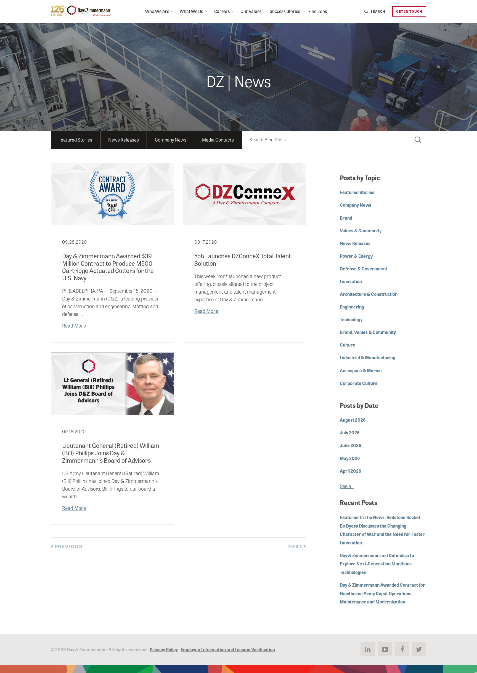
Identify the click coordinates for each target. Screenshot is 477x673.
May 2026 (350, 458)
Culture (347, 344)
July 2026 (350, 432)
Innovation (351, 281)
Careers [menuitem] (222, 11)
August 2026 (353, 419)
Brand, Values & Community (368, 332)
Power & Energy (356, 255)
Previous (68, 546)
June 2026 (350, 445)
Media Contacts (218, 139)
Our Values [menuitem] (251, 11)
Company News (170, 139)
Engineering (352, 306)
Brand (346, 217)
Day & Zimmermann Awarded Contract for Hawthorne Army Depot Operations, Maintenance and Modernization (382, 593)
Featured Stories (75, 139)
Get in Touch (409, 11)
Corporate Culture (359, 383)
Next (295, 546)
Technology (351, 319)
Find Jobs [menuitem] (317, 11)
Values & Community (360, 230)
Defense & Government (363, 268)
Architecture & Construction (369, 294)
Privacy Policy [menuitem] (164, 649)
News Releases (123, 139)
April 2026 (350, 470)
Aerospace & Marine (361, 370)
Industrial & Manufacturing (367, 357)
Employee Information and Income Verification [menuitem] (228, 649)
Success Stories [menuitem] (285, 11)
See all (347, 486)
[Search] (417, 140)
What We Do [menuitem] (191, 11)
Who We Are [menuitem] (157, 11)
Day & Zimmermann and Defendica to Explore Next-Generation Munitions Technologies (377, 563)
